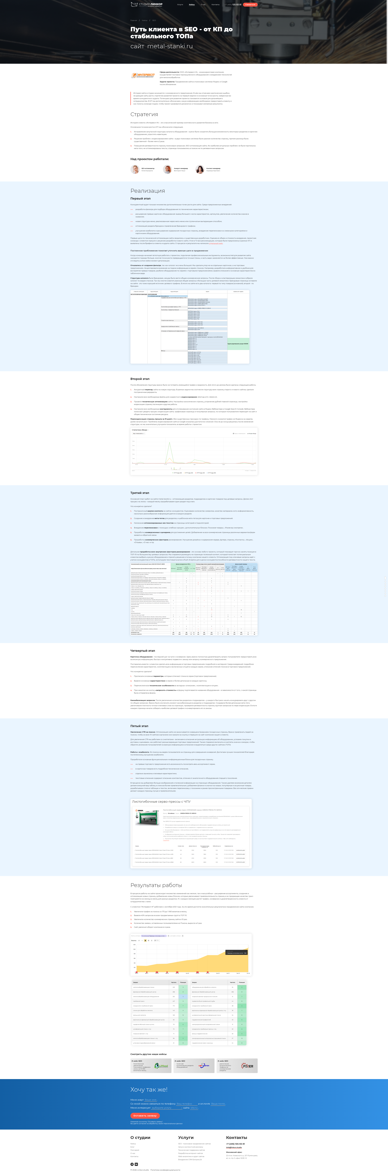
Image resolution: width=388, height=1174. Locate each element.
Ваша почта (218, 1103)
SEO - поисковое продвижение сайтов (194, 1144)
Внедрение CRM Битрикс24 (190, 1160)
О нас (203, 5)
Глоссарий (134, 1150)
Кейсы (192, 5)
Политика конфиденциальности (165, 1170)
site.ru (194, 1107)
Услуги (180, 5)
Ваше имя (150, 1099)
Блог (132, 1147)
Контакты (216, 5)
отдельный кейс (216, 243)
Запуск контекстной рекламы (190, 1147)
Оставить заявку (145, 1115)
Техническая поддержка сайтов (191, 1150)
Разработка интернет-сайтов (190, 1153)
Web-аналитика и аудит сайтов (191, 1156)
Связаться (250, 5)
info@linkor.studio (234, 1147)
